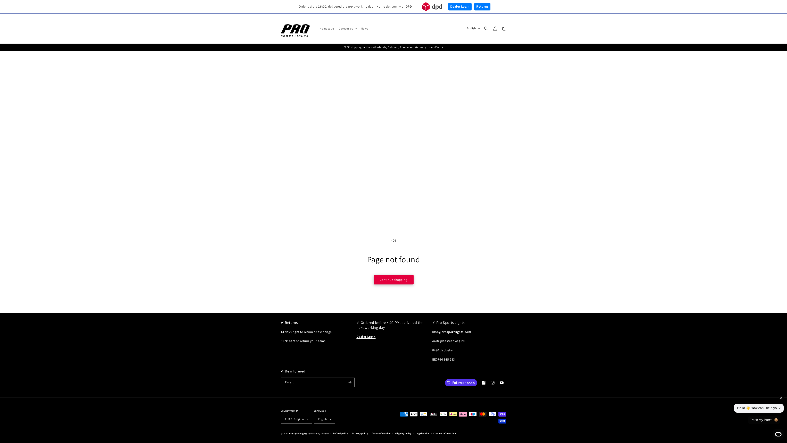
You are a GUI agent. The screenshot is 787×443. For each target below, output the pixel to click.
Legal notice (422, 433)
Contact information (444, 433)
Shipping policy (403, 433)
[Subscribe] (349, 382)
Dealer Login (459, 6)
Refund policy (340, 433)
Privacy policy (360, 433)
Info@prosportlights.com (451, 332)
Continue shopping (393, 280)
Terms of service (381, 433)
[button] (347, 28)
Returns (482, 6)
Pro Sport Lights (298, 433)
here (292, 341)
